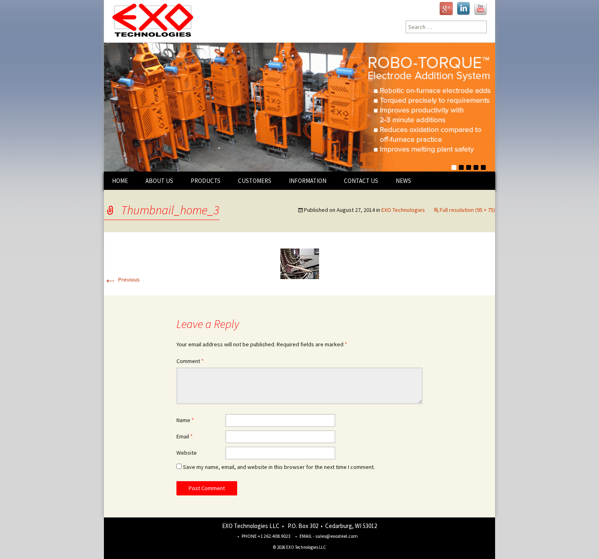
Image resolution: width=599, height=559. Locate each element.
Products (205, 181)
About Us (159, 181)
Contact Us (361, 181)
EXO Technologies (403, 209)
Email (184, 436)
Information (307, 181)
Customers (254, 181)
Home (120, 181)
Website (186, 452)
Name (185, 420)
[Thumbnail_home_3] (299, 263)
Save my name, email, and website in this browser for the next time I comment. (279, 467)
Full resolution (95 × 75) (467, 209)
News (403, 181)
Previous (122, 279)
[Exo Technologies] (150, 21)
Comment (190, 361)
